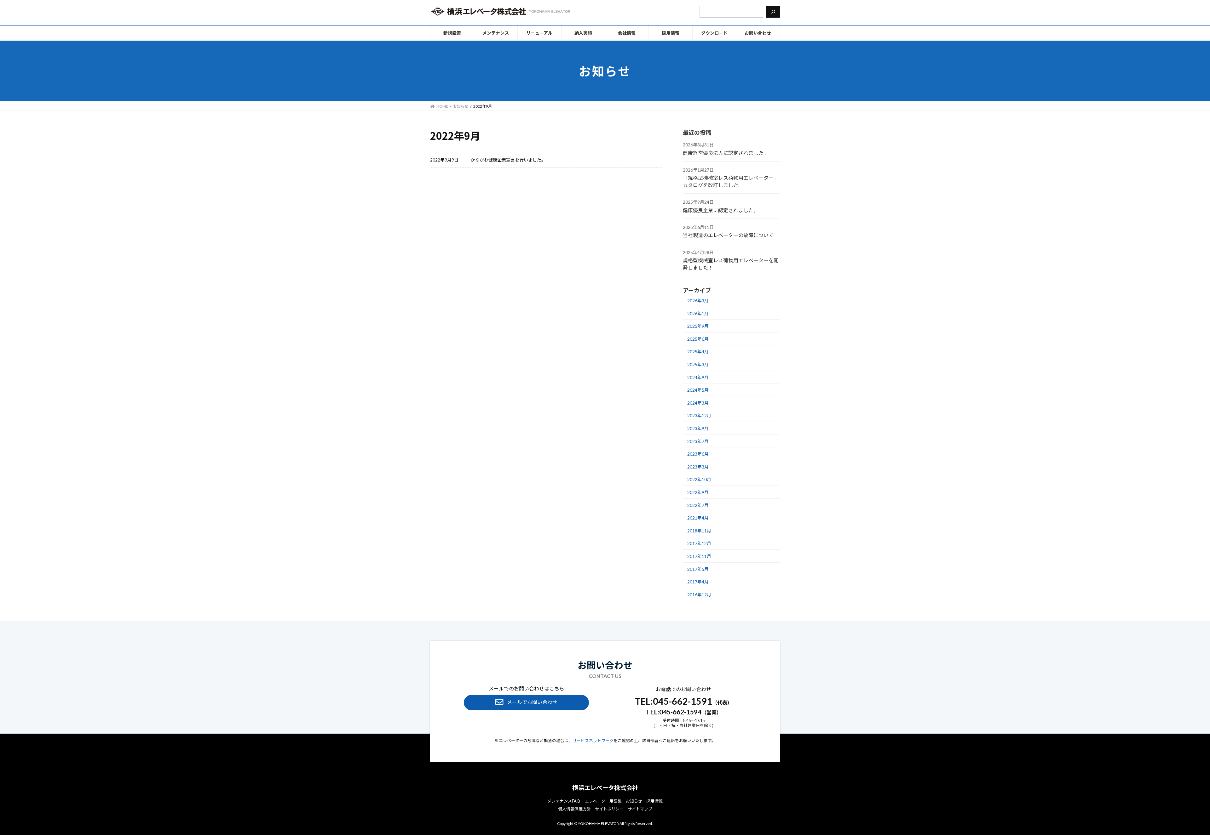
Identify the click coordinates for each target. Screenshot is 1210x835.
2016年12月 (699, 594)
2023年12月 (699, 415)
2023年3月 (698, 466)
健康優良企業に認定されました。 (720, 210)
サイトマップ (640, 808)
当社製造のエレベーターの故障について (728, 235)
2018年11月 (699, 530)
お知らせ (634, 801)
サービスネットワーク (593, 740)
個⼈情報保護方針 (574, 808)
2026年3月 (698, 300)
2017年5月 (698, 568)
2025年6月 (698, 339)
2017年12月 (699, 543)
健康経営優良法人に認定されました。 (726, 153)
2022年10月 (699, 479)
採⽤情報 (654, 801)
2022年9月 (698, 492)
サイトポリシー (609, 808)
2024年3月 (698, 403)
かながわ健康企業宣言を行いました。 (508, 159)
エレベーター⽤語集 (603, 801)
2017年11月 (699, 556)
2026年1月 (698, 313)
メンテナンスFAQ (563, 801)
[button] (526, 702)
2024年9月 (698, 377)
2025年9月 (698, 326)
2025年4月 (698, 351)
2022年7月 (698, 505)
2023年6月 (698, 454)
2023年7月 (698, 441)
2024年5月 (698, 390)
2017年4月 (698, 581)
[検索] (773, 12)
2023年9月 (698, 428)
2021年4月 (698, 517)
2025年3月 (698, 364)
